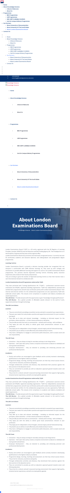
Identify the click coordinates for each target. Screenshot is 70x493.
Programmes (7, 13)
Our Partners (7, 23)
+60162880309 (15, 76)
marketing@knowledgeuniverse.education (23, 78)
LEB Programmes (12, 17)
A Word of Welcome (13, 9)
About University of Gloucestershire (17, 25)
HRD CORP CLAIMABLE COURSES (16, 19)
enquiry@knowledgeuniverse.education (21, 485)
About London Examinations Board (17, 29)
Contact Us (6, 31)
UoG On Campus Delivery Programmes (18, 21)
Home (5, 5)
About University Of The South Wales (18, 27)
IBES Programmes (12, 15)
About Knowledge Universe (11, 7)
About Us (9, 11)
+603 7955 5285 (14, 483)
